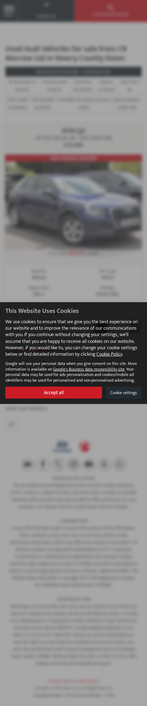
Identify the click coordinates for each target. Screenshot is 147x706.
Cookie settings (123, 392)
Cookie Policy (109, 354)
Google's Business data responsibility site (89, 369)
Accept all (54, 392)
